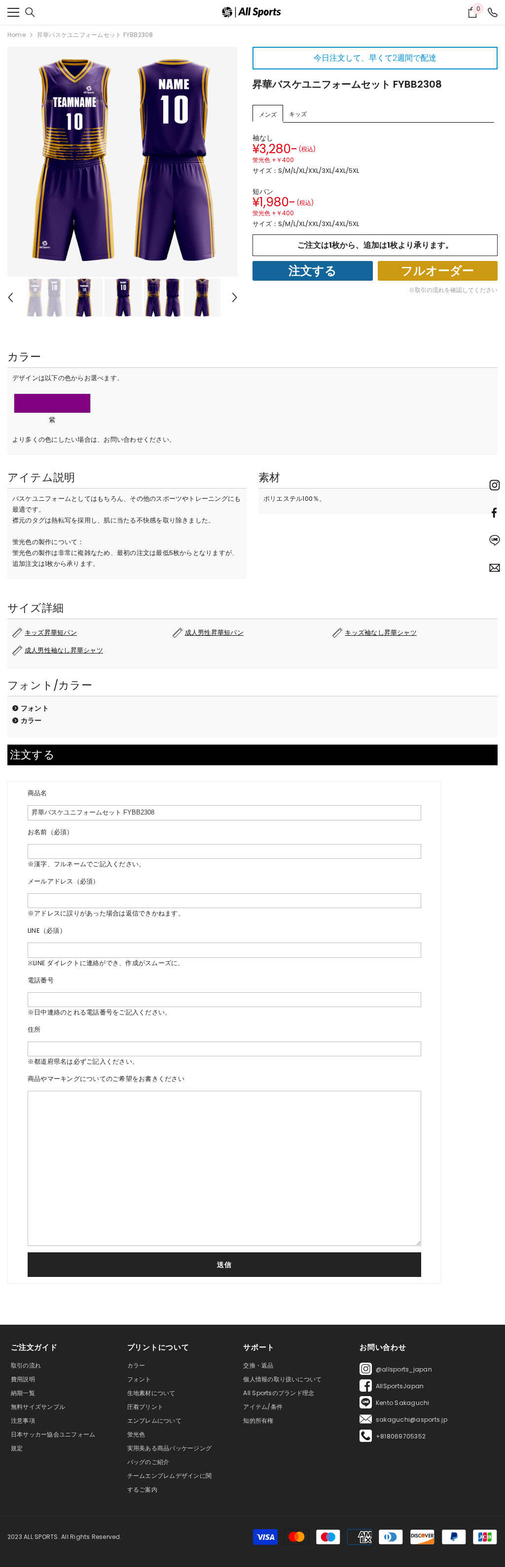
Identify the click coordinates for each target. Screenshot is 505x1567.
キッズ (298, 114)
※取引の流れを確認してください (453, 290)
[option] (122, 162)
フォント (35, 708)
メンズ (268, 114)
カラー (31, 720)
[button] (10, 297)
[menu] (13, 12)
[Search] (30, 12)
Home (16, 35)
